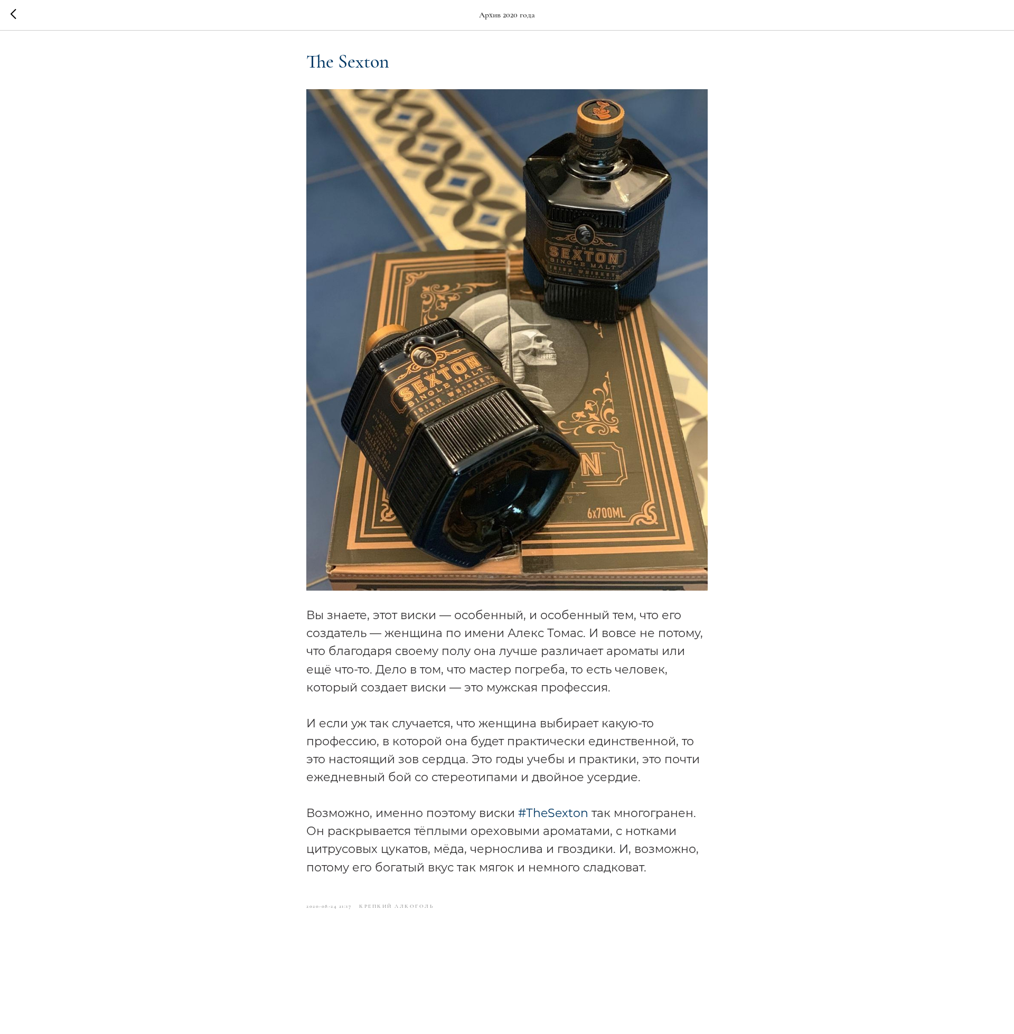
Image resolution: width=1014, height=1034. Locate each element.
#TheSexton (553, 813)
